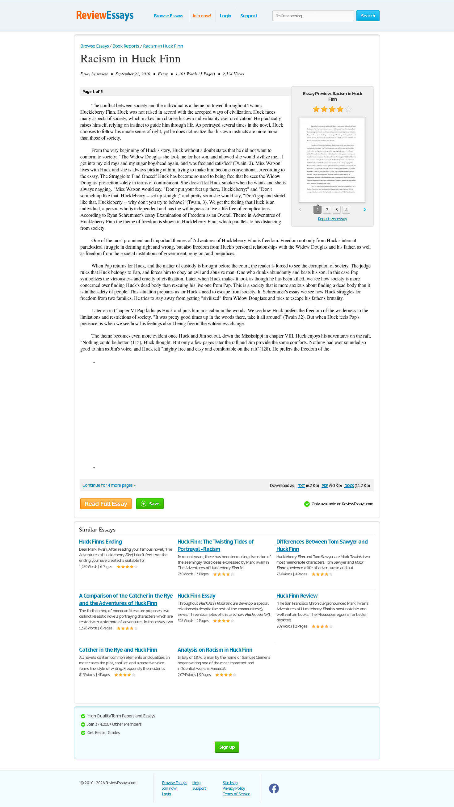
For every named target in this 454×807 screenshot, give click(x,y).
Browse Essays (168, 16)
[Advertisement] (227, 413)
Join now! (201, 16)
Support (248, 16)
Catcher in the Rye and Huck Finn (118, 649)
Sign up (227, 747)
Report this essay (332, 218)
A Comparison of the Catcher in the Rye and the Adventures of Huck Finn (125, 599)
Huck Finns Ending (100, 541)
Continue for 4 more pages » (108, 485)
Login (225, 16)
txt (301, 485)
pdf (325, 485)
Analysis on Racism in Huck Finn (215, 649)
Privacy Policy (234, 788)
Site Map (230, 782)
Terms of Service (236, 793)
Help (196, 782)
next (365, 210)
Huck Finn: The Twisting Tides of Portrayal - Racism (216, 545)
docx (349, 485)
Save (154, 503)
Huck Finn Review (296, 595)
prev (300, 210)
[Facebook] (274, 792)
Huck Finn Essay (196, 595)
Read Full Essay (106, 504)
